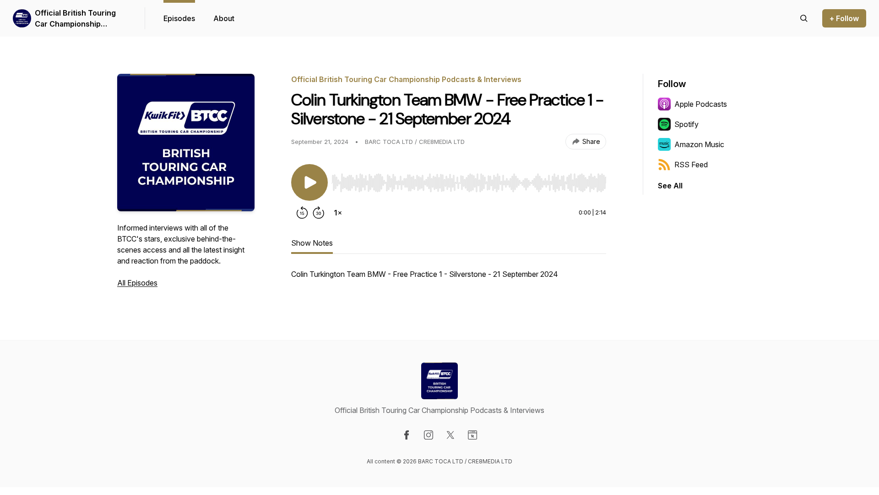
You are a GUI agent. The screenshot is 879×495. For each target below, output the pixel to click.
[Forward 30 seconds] (318, 212)
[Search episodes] (804, 18)
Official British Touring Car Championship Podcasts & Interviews (75, 18)
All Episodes (137, 282)
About (223, 18)
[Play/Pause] (309, 182)
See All (670, 185)
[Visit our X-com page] (450, 435)
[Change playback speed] (338, 212)
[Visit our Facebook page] (406, 435)
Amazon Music (699, 144)
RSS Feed (691, 164)
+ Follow (844, 18)
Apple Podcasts (700, 104)
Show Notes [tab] (312, 243)
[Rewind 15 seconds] (302, 212)
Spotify (686, 124)
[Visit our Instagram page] (428, 435)
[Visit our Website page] (472, 435)
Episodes (179, 18)
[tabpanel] (448, 279)
